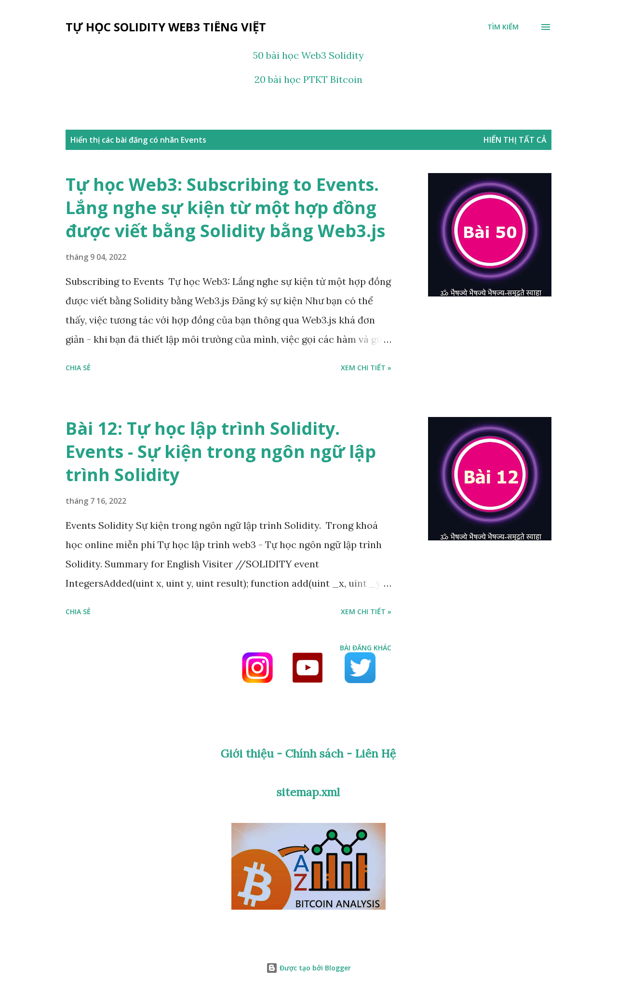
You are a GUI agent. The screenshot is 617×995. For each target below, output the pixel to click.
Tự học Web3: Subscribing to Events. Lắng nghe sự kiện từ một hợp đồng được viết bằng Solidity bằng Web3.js (225, 207)
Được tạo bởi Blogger (314, 967)
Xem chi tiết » (366, 367)
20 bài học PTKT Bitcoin (308, 79)
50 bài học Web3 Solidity (308, 55)
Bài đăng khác (365, 647)
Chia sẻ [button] (78, 367)
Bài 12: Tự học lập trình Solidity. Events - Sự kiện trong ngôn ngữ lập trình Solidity (221, 451)
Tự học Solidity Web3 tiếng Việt (166, 27)
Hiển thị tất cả (515, 139)
